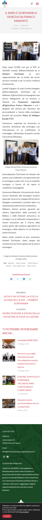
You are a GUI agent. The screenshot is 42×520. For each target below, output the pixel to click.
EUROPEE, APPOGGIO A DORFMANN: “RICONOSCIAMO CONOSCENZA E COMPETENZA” (29, 383)
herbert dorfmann (33, 263)
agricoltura (11, 263)
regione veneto (31, 265)
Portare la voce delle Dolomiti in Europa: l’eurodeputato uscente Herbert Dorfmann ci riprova (28, 360)
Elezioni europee (10, 50)
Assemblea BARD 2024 (28, 340)
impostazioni (24, 512)
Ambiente (8, 44)
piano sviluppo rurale (19, 265)
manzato (8, 265)
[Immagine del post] (8, 343)
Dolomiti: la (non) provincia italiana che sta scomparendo (28, 403)
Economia (8, 47)
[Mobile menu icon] (37, 4)
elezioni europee (21, 263)
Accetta (7, 516)
